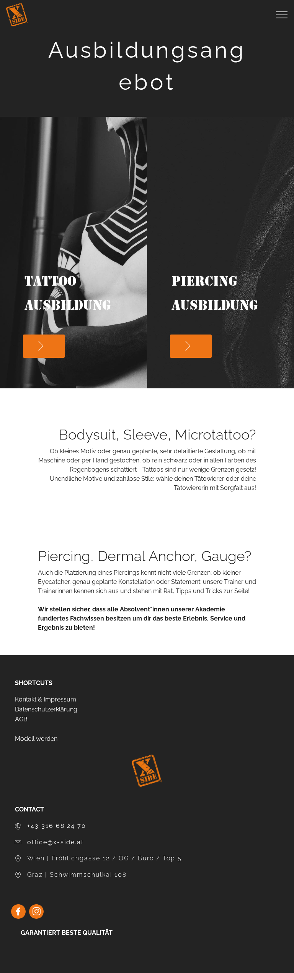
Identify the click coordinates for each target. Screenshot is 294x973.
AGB (21, 719)
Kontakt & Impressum (45, 699)
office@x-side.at (55, 842)
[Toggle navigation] (282, 15)
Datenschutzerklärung (46, 709)
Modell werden (36, 738)
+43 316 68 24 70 (56, 825)
